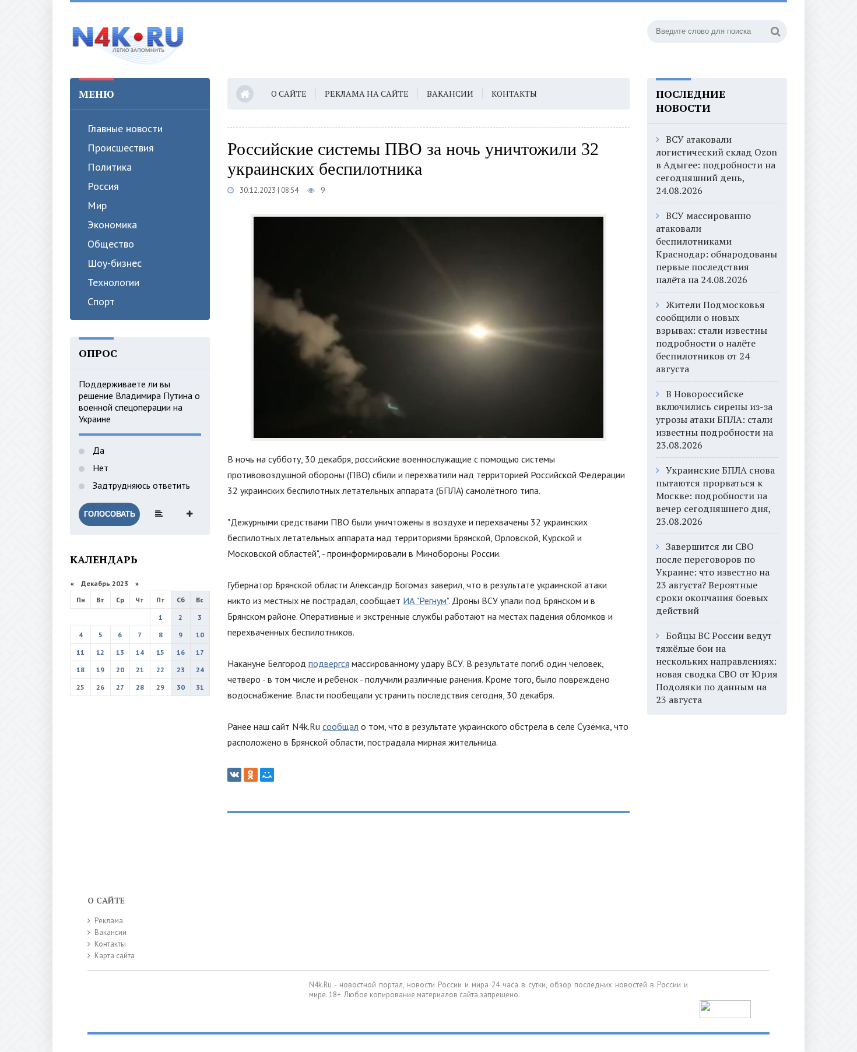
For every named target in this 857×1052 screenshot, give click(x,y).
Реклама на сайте (367, 93)
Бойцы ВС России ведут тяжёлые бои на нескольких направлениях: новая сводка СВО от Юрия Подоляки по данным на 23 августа (717, 667)
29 (160, 687)
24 (200, 669)
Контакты (514, 93)
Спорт (101, 301)
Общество (110, 243)
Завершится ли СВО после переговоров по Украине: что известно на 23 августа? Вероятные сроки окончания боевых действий (713, 578)
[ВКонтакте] (234, 775)
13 (120, 652)
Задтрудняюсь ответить (140, 485)
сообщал (340, 726)
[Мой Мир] (267, 775)
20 (120, 669)
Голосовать (109, 514)
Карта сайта (114, 956)
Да (97, 450)
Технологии (113, 282)
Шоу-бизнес (114, 263)
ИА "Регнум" (425, 600)
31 (200, 687)
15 (160, 652)
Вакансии (450, 93)
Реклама (108, 921)
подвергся (328, 663)
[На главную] (128, 40)
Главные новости (125, 128)
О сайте (289, 93)
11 (80, 652)
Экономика (112, 224)
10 (200, 634)
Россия (103, 186)
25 (80, 687)
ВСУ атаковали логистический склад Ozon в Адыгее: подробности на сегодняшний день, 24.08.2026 (716, 165)
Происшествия (120, 147)
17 (200, 652)
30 (181, 687)
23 (181, 669)
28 (140, 687)
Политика (109, 167)
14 (140, 652)
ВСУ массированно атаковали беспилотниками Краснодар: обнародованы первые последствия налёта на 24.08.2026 (716, 247)
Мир (97, 205)
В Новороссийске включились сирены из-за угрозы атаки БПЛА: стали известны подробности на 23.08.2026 (714, 419)
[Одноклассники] (251, 775)
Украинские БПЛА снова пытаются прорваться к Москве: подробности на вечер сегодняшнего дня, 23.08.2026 (715, 496)
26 (100, 687)
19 (100, 669)
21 (140, 669)
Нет (99, 468)
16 (181, 652)
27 (120, 687)
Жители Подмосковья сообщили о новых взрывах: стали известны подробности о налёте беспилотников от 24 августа (711, 336)
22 (160, 669)
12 (100, 652)
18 (80, 669)
